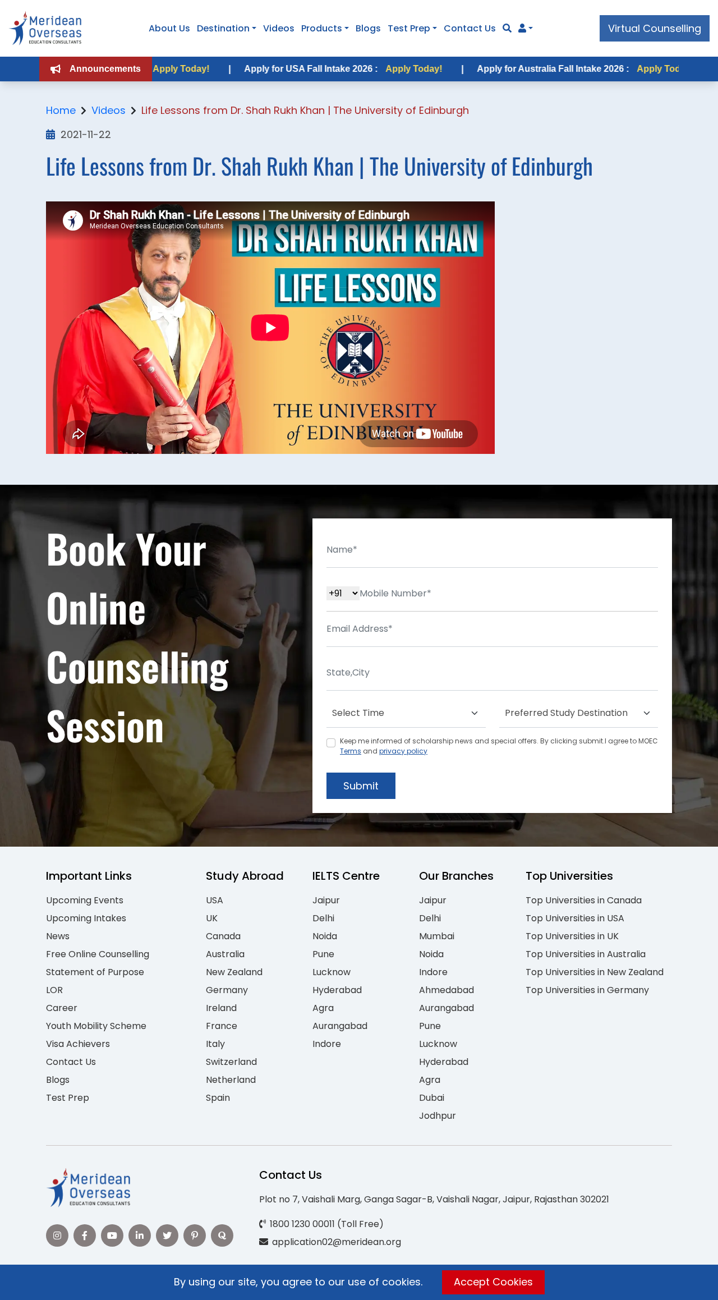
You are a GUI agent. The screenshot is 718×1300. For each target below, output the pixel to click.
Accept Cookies (493, 1282)
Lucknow (331, 972)
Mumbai (436, 936)
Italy (215, 1043)
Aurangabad (339, 1025)
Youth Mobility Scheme (96, 1025)
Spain (218, 1097)
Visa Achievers (78, 1043)
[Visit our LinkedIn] (139, 1235)
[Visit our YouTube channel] (112, 1235)
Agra (323, 1008)
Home (61, 110)
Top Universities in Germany (587, 990)
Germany (227, 990)
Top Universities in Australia (586, 954)
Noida (324, 936)
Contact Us (470, 28)
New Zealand (234, 972)
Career (61, 1008)
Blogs (368, 28)
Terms (350, 751)
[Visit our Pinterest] (194, 1235)
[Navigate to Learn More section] (522, 28)
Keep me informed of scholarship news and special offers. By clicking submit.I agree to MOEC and (499, 746)
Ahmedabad (446, 990)
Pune (323, 954)
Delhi (323, 918)
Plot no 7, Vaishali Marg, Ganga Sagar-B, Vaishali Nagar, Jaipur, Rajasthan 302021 (434, 1199)
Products (321, 28)
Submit (361, 786)
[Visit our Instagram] (57, 1235)
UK (212, 918)
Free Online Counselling (97, 954)
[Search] (507, 28)
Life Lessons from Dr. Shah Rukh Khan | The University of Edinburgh (305, 110)
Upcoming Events (84, 900)
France (221, 1025)
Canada (223, 936)
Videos (278, 28)
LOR (54, 990)
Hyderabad (337, 990)
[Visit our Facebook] (84, 1235)
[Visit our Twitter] (167, 1235)
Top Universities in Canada (584, 900)
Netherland (231, 1079)
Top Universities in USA (575, 918)
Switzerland (231, 1061)
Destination (223, 28)
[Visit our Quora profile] (222, 1235)
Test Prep (409, 28)
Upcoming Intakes (86, 918)
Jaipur (326, 900)
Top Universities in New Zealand (595, 972)
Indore (326, 1043)
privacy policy (403, 751)
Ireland (221, 1008)
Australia (225, 954)
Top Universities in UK (572, 936)
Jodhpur (437, 1115)
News (58, 936)
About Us (169, 28)
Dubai (431, 1097)
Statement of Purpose (95, 972)
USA (214, 900)
